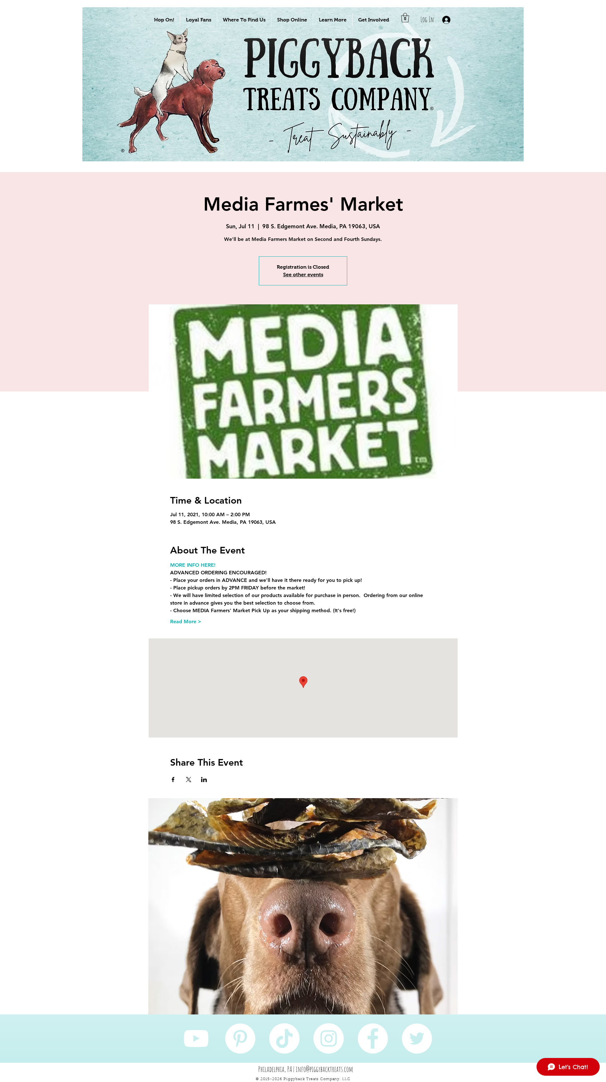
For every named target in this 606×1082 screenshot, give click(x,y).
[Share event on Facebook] (173, 779)
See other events (303, 274)
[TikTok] (284, 1038)
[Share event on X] (189, 779)
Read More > (185, 622)
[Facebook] (373, 1038)
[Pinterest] (240, 1038)
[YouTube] (196, 1038)
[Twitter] (417, 1038)
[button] (164, 20)
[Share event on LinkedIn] (204, 779)
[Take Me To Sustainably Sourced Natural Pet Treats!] (177, 105)
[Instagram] (328, 1038)
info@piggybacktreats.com (324, 1069)
